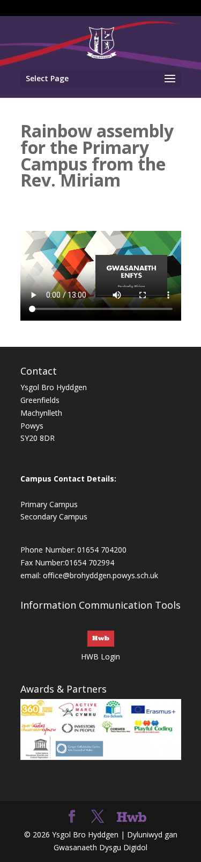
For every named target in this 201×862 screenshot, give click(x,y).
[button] (100, 78)
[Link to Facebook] (71, 817)
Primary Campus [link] (49, 504)
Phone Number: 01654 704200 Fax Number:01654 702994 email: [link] (73, 562)
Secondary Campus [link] (53, 516)
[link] (101, 42)
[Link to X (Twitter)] (97, 817)
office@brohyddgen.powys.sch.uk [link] (100, 575)
